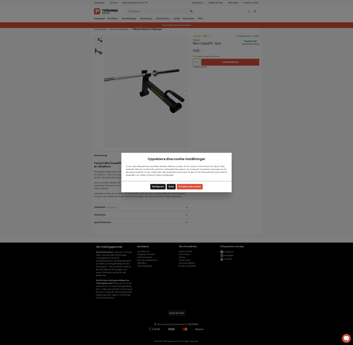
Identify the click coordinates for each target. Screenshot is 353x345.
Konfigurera (158, 187)
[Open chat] (346, 338)
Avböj (171, 187)
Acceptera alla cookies (190, 187)
